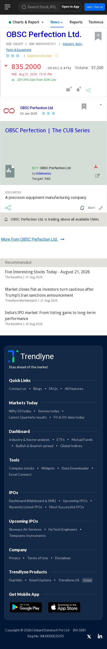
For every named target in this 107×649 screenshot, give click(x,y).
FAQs (53, 388)
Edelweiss (43, 173)
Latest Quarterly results (28, 417)
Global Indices (71, 446)
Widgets (48, 468)
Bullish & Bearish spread (34, 446)
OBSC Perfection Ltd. (37, 108)
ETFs (61, 439)
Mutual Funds (82, 439)
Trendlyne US (75, 580)
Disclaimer (63, 558)
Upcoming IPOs (75, 501)
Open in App (70, 6)
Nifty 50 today (20, 411)
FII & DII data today (69, 417)
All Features (74, 388)
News (55, 22)
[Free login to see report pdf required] (99, 167)
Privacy (14, 558)
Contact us (17, 388)
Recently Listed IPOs (25, 507)
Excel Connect (20, 474)
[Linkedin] (100, 636)
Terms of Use (37, 558)
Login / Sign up (95, 6)
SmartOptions (40, 580)
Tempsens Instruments (27, 535)
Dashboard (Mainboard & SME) (32, 501)
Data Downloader (75, 468)
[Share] (88, 89)
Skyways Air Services (25, 529)
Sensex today (48, 411)
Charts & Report (26, 22)
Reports (76, 22)
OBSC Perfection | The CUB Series (47, 130)
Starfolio (15, 580)
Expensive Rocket (40, 56)
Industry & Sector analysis (29, 439)
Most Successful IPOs (66, 507)
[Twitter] (89, 637)
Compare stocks (21, 468)
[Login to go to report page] (97, 175)
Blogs (37, 388)
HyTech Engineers (63, 529)
